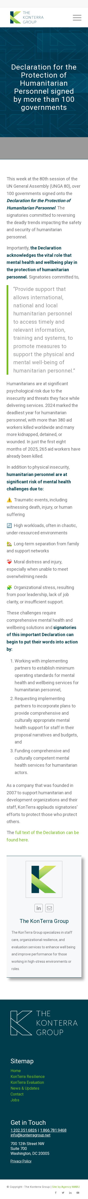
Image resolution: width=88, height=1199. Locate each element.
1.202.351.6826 (24, 1130)
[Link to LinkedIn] (70, 1193)
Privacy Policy (21, 1161)
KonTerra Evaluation (27, 1082)
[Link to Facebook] (55, 1193)
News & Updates (25, 1088)
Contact (17, 1094)
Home (16, 1070)
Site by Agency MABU (66, 1187)
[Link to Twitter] (63, 1193)
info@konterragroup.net (30, 1135)
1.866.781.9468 (53, 1130)
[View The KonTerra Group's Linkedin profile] (38, 908)
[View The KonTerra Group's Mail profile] (49, 908)
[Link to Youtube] (77, 1193)
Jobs (15, 1100)
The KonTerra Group (44, 921)
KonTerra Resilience (28, 1076)
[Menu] (74, 17)
